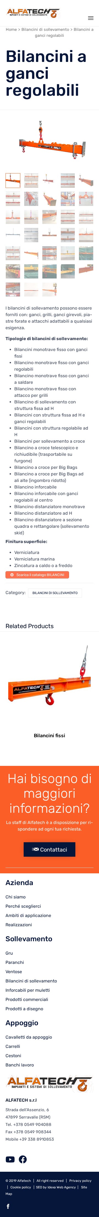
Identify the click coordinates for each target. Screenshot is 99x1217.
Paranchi (15, 962)
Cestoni (13, 1055)
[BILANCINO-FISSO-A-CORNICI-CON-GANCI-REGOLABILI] (13, 271)
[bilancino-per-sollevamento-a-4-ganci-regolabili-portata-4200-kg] (49, 198)
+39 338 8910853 (36, 1139)
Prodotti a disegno (24, 1008)
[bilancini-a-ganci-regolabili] (49, 180)
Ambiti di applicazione (28, 915)
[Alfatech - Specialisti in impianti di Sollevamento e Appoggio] (33, 13)
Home (11, 29)
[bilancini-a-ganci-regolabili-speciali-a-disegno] (13, 289)
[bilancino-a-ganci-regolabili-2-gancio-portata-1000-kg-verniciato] (68, 253)
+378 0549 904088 (32, 1124)
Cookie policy (20, 1187)
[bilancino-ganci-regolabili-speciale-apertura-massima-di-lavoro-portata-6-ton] (49, 289)
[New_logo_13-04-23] (49, 1091)
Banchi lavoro (20, 1065)
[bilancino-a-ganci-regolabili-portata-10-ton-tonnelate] (68, 180)
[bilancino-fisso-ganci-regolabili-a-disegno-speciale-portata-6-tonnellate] (31, 289)
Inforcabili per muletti (28, 990)
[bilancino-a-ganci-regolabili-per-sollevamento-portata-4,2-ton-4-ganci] (68, 198)
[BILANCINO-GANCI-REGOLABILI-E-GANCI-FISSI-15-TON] (31, 271)
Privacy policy (80, 1181)
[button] (49, 849)
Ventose (14, 971)
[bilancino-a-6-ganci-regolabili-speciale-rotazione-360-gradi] (68, 217)
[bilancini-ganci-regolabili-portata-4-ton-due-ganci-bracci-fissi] (49, 253)
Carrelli (13, 1046)
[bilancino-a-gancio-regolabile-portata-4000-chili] (31, 253)
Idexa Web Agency (62, 1187)
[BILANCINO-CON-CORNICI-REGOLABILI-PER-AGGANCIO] (86, 253)
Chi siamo (16, 897)
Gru (9, 953)
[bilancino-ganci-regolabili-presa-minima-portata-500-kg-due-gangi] (86, 198)
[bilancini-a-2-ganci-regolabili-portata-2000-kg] (31, 217)
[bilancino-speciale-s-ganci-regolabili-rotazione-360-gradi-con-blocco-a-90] (86, 217)
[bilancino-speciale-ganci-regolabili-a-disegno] (86, 271)
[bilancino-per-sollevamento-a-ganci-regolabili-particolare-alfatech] (31, 198)
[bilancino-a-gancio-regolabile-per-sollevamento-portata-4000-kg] (49, 217)
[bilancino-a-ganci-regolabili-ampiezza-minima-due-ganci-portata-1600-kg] (86, 180)
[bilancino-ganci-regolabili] (49, 271)
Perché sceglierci (23, 906)
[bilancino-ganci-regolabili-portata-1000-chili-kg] (13, 180)
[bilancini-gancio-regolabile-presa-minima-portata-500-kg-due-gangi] (13, 217)
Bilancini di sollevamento (45, 29)
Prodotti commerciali (27, 999)
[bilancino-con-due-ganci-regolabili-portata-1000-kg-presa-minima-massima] (31, 180)
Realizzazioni (19, 924)
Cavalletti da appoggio (29, 1037)
